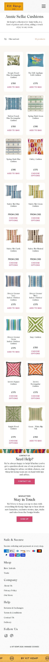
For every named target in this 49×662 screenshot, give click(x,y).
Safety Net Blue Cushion (13, 205)
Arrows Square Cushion (13, 383)
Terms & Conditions (13, 613)
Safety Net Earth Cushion (13, 250)
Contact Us (24, 481)
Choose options (35, 175)
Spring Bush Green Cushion (35, 117)
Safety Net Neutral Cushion (35, 250)
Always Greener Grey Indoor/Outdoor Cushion (13, 296)
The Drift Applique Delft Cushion (35, 74)
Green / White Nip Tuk (35, 427)
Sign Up (24, 519)
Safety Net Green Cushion (35, 205)
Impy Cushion (35, 337)
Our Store (8, 595)
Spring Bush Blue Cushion (13, 160)
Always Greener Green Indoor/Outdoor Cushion (13, 340)
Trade (6, 573)
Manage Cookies (32, 647)
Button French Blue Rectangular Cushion (13, 118)
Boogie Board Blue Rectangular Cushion (13, 75)
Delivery (7, 622)
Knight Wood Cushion (13, 427)
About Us (8, 586)
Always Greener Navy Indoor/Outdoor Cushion (35, 296)
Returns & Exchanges (13, 608)
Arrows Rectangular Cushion (35, 384)
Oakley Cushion (35, 159)
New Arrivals (9, 568)
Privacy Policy (10, 590)
